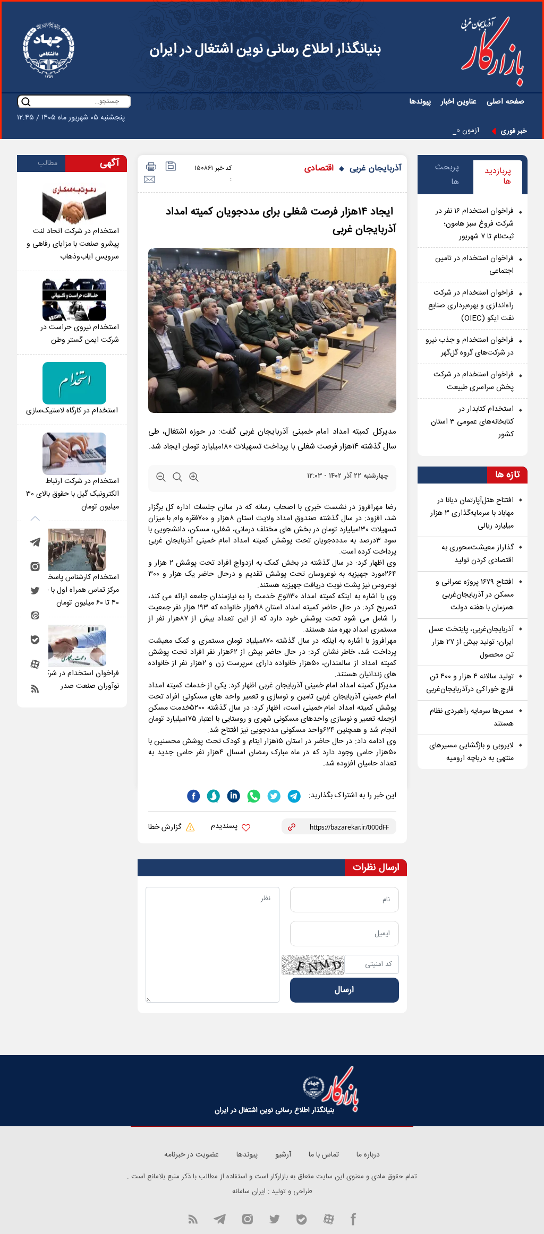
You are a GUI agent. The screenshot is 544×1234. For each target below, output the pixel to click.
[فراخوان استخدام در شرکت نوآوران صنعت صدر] (74, 646)
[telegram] (293, 795)
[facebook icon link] (353, 1218)
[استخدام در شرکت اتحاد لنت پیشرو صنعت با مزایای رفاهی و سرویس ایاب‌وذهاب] (74, 204)
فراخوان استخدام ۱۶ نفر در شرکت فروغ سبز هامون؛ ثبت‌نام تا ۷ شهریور (475, 224)
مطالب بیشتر (47, 164)
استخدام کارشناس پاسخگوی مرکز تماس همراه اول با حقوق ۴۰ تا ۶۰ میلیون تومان (75, 590)
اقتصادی (319, 168)
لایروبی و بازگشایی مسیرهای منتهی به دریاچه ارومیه (471, 752)
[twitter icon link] (274, 1218)
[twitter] (273, 795)
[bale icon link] (301, 1218)
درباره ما (368, 1155)
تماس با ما (324, 1155)
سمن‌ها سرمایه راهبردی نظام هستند (472, 717)
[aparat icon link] (329, 1218)
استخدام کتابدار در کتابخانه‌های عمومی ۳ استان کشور (472, 422)
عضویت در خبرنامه (191, 1155)
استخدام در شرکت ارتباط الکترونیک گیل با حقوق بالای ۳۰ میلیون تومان (72, 494)
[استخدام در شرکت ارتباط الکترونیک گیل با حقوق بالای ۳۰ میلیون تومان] (74, 454)
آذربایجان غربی (376, 168)
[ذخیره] (170, 167)
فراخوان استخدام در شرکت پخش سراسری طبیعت (474, 381)
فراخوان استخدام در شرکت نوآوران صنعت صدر (79, 680)
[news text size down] (161, 479)
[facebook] (193, 795)
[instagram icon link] (247, 1218)
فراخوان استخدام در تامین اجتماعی (474, 265)
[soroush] (212, 795)
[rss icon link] (193, 1218)
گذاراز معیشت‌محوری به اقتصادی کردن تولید (477, 554)
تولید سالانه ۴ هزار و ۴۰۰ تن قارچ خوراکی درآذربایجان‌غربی (470, 683)
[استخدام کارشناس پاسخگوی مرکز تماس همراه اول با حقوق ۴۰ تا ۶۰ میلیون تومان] (74, 550)
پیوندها (420, 102)
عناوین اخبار (459, 102)
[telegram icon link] (219, 1218)
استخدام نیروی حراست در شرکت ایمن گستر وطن (79, 334)
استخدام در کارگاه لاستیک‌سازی (72, 410)
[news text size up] (194, 479)
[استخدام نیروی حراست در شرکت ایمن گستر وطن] (74, 300)
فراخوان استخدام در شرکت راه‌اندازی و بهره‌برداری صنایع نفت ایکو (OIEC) (471, 306)
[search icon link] (26, 101)
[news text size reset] (177, 479)
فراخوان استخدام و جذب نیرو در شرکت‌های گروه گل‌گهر (470, 346)
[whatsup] (253, 795)
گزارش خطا (165, 827)
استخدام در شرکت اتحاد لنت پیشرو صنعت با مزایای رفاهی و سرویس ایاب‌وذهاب (73, 244)
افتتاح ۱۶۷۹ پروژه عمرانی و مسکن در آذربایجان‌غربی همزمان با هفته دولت (475, 595)
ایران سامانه (249, 1191)
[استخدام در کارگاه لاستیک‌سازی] (74, 383)
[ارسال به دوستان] (149, 180)
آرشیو (283, 1155)
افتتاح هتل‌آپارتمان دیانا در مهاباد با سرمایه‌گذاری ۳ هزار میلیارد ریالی (472, 513)
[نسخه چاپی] (149, 167)
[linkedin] (233, 795)
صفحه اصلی (505, 102)
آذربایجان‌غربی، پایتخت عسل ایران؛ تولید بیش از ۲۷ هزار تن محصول (471, 642)
